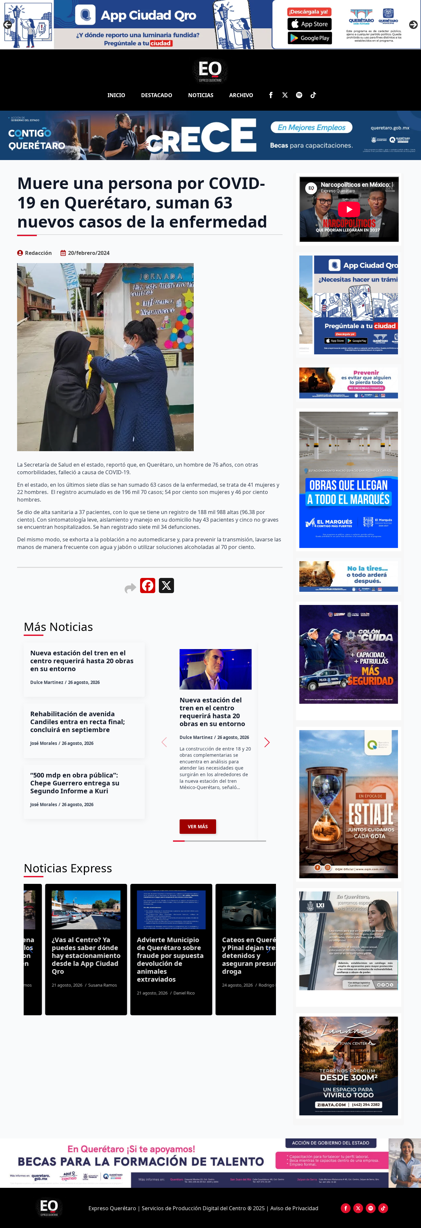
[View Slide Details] (348, 940)
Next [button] (413, 24)
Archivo (241, 95)
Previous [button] (7, 24)
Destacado (156, 95)
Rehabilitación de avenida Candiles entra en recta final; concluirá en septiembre (77, 722)
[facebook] (271, 95)
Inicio (116, 95)
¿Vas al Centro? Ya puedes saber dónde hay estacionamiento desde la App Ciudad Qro (64, 955)
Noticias (200, 95)
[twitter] (285, 95)
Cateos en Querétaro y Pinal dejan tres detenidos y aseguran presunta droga (235, 955)
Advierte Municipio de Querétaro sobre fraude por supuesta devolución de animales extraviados (148, 959)
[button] (267, 742)
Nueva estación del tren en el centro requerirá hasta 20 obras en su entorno (82, 661)
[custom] (299, 95)
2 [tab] (352, 997)
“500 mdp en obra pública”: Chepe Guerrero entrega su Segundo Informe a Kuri (74, 783)
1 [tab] (345, 997)
